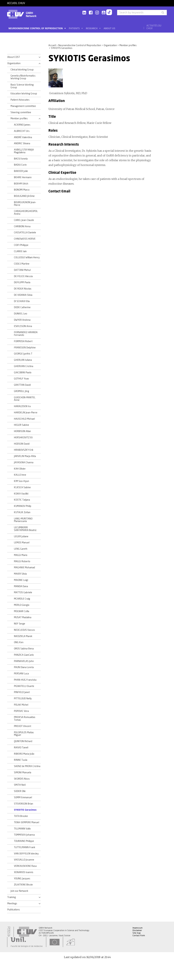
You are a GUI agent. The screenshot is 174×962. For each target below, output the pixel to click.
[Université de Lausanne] (27, 939)
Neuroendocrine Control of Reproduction (35, 28)
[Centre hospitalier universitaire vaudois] (27, 932)
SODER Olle (20, 791)
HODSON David (22, 444)
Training (11, 897)
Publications (13, 910)
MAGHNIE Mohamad (24, 567)
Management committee (23, 106)
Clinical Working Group (22, 70)
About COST (13, 57)
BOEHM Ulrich (21, 184)
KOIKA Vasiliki (21, 494)
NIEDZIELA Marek (23, 636)
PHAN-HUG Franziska (25, 680)
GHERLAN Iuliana (23, 360)
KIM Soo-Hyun (21, 481)
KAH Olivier (20, 469)
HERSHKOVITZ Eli (23, 437)
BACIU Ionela (21, 159)
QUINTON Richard (23, 741)
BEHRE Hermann (23, 177)
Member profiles (128, 45)
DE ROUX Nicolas (22, 289)
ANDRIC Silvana (22, 143)
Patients (74, 28)
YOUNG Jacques (22, 878)
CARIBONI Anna (22, 226)
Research (92, 28)
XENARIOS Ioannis (23, 872)
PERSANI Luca (21, 674)
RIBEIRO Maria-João (24, 754)
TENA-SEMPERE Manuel (26, 822)
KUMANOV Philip (22, 506)
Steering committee (21, 112)
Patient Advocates (20, 100)
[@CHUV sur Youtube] (103, 13)
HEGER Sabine (21, 425)
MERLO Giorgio (21, 605)
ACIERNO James (22, 125)
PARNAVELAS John (24, 661)
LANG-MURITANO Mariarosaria (23, 520)
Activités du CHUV (153, 27)
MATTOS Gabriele (23, 592)
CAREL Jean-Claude (24, 220)
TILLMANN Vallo (22, 829)
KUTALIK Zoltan (22, 512)
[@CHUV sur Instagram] (97, 13)
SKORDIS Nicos (22, 779)
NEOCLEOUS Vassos (24, 630)
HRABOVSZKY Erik (23, 450)
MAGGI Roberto (22, 561)
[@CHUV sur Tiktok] (109, 13)
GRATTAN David (22, 385)
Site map (137, 933)
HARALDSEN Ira (22, 406)
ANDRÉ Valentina (23, 137)
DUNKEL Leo (20, 314)
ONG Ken (18, 642)
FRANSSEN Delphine (25, 348)
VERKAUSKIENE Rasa (25, 866)
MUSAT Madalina (22, 617)
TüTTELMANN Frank (24, 847)
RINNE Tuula (20, 760)
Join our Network (19, 891)
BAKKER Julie (21, 171)
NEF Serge (19, 624)
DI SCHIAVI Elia (22, 301)
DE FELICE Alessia (23, 276)
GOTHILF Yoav (21, 379)
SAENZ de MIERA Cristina (27, 766)
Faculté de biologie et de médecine (27, 946)
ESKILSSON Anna (23, 326)
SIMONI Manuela (22, 772)
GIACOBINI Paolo (22, 372)
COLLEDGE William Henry (27, 257)
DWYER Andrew (22, 320)
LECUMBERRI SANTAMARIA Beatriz (25, 528)
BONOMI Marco (22, 190)
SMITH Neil (19, 785)
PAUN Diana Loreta (24, 667)
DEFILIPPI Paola (22, 282)
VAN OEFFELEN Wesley (26, 854)
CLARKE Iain (20, 251)
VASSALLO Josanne (24, 860)
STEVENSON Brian (23, 804)
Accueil (52, 45)
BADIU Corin (20, 165)
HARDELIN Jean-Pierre (25, 413)
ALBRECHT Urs (22, 131)
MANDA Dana (21, 586)
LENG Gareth (20, 549)
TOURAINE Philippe (24, 841)
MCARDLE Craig (22, 599)
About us (109, 28)
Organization (110, 45)
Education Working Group (24, 93)
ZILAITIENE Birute (23, 885)
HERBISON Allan (22, 431)
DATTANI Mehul (22, 270)
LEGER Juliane (21, 536)
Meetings (12, 903)
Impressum (138, 928)
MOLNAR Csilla (21, 611)
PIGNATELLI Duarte (24, 686)
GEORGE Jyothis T (23, 354)
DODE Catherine (22, 307)
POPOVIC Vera (21, 711)
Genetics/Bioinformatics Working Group (23, 77)
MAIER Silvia (20, 574)
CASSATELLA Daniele (25, 232)
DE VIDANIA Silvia (23, 295)
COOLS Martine (21, 264)
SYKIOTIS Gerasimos (25, 810)
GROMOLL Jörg (21, 391)
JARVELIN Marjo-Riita (25, 456)
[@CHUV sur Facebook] (90, 13)
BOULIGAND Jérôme (24, 196)
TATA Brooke (21, 816)
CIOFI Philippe (21, 245)
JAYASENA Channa (23, 462)
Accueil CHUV (16, 3)
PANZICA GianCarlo (24, 655)
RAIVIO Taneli (21, 747)
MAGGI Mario (20, 555)
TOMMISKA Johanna (24, 835)
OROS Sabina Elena (24, 649)
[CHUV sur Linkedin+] (84, 13)
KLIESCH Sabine (22, 487)
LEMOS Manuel (21, 542)
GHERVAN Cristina (23, 366)
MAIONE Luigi (21, 580)
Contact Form (139, 936)
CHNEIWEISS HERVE (25, 239)
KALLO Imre (20, 475)
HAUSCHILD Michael (24, 419)
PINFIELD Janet (22, 692)
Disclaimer (137, 930)
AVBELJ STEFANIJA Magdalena (24, 151)
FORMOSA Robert (23, 341)
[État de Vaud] (8, 932)
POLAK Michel (21, 705)
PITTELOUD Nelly (23, 698)
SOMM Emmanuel (23, 797)
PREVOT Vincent (22, 726)
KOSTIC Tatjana (22, 500)
